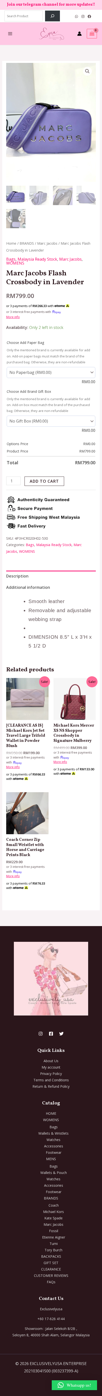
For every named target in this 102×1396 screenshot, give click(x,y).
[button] (87, 71)
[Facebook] (89, 16)
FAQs (51, 1282)
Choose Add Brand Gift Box (29, 391)
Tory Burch (53, 1250)
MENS (51, 1158)
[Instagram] (83, 16)
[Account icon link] (79, 33)
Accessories (53, 1146)
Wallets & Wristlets (53, 1133)
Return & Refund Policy (51, 1086)
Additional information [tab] (28, 587)
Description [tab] (17, 576)
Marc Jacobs (47, 243)
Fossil (53, 1230)
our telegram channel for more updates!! (55, 4)
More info (13, 317)
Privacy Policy (51, 1073)
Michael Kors (53, 1211)
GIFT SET (51, 1262)
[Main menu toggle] (10, 33)
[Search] (52, 16)
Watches (53, 1139)
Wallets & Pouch (53, 1172)
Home (11, 243)
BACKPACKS (51, 1256)
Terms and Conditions (51, 1080)
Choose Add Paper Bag (25, 342)
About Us (51, 1060)
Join (11, 4)
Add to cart (44, 481)
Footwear (53, 1152)
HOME (51, 1113)
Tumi (54, 1243)
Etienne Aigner (53, 1237)
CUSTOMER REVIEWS (51, 1275)
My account (51, 1067)
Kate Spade (53, 1218)
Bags (11, 259)
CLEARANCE (51, 1269)
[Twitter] (61, 1033)
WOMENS (15, 263)
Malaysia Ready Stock (37, 259)
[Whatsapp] (76, 16)
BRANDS (27, 243)
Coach (54, 1205)
